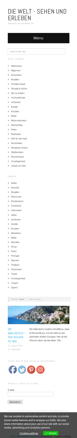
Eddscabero (16, 349)
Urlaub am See (18, 165)
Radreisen (16, 133)
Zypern (14, 287)
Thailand (15, 264)
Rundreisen (16, 143)
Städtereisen (17, 152)
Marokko (15, 242)
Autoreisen (16, 74)
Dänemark (16, 196)
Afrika (14, 183)
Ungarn (14, 282)
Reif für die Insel (19, 138)
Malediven (16, 233)
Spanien (15, 260)
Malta (13, 115)
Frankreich (16, 205)
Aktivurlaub (16, 65)
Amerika (15, 187)
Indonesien (16, 210)
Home (21, 299)
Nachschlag (16, 124)
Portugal (15, 255)
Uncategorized (18, 161)
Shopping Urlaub (19, 147)
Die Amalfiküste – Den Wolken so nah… (17, 335)
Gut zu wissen (18, 93)
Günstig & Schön (19, 88)
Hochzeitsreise (18, 97)
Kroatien (15, 111)
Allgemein (16, 70)
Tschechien (16, 269)
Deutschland (17, 201)
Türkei (14, 273)
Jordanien (16, 102)
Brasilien (15, 79)
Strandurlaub (17, 156)
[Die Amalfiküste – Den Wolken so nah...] (38, 316)
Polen (14, 129)
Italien (14, 214)
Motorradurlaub (18, 120)
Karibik (14, 106)
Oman (14, 246)
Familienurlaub (18, 83)
